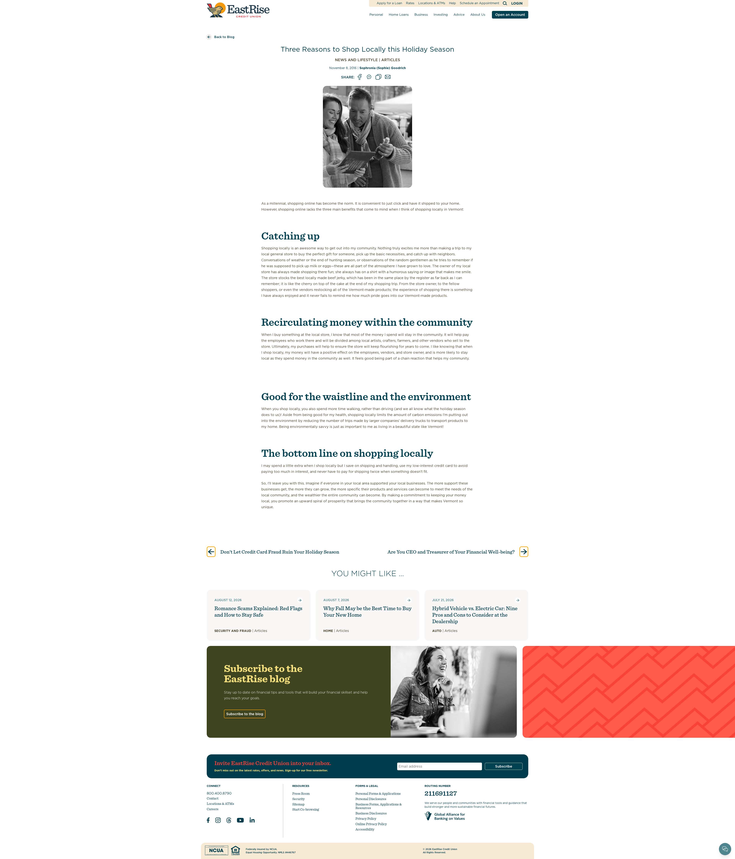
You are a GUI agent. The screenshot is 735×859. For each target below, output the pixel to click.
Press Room (301, 793)
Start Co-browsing (305, 809)
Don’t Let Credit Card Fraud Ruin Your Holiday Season (279, 552)
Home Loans (399, 14)
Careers (212, 809)
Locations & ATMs (431, 3)
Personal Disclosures (370, 799)
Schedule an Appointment (479, 3)
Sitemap (298, 804)
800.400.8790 (219, 793)
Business (421, 14)
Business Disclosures (371, 813)
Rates (410, 3)
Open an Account (510, 15)
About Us (477, 14)
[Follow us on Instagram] (218, 820)
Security (298, 799)
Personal (376, 14)
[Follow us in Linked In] (252, 820)
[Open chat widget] (725, 849)
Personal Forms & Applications (378, 793)
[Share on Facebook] (359, 77)
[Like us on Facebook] (208, 820)
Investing (441, 14)
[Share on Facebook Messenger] (369, 77)
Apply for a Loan (389, 3)
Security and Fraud (232, 631)
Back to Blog (224, 37)
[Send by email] (388, 77)
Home (328, 631)
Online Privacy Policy (371, 824)
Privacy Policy (365, 819)
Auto (437, 631)
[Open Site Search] (505, 3)
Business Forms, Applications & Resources (378, 806)
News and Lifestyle (356, 60)
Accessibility (364, 829)
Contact (212, 798)
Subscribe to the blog (244, 714)
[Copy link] (378, 77)
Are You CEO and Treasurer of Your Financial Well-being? (452, 552)
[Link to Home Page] (238, 10)
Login (517, 3)
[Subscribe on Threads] (228, 820)
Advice (459, 14)
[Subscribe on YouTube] (240, 821)
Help (452, 3)
